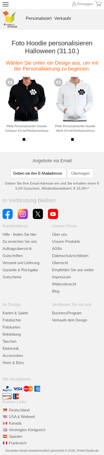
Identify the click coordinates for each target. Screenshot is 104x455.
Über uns (59, 234)
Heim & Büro (13, 362)
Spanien (15, 436)
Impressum (61, 277)
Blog (55, 291)
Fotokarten (11, 327)
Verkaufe (62, 18)
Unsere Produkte (66, 241)
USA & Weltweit (22, 416)
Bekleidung (12, 334)
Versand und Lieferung (21, 263)
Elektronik (11, 348)
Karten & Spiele (15, 313)
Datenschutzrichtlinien (70, 255)
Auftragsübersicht (17, 248)
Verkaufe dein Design (69, 320)
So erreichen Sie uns (20, 241)
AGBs (57, 248)
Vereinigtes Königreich (27, 430)
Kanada (15, 423)
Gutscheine (12, 277)
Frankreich (18, 443)
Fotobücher (12, 320)
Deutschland (19, 410)
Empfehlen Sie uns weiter (73, 270)
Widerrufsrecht (64, 284)
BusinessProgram (67, 313)
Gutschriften (13, 255)
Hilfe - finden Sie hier (19, 234)
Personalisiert (39, 18)
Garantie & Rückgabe (20, 270)
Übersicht (60, 263)
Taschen (9, 341)
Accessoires (13, 355)
